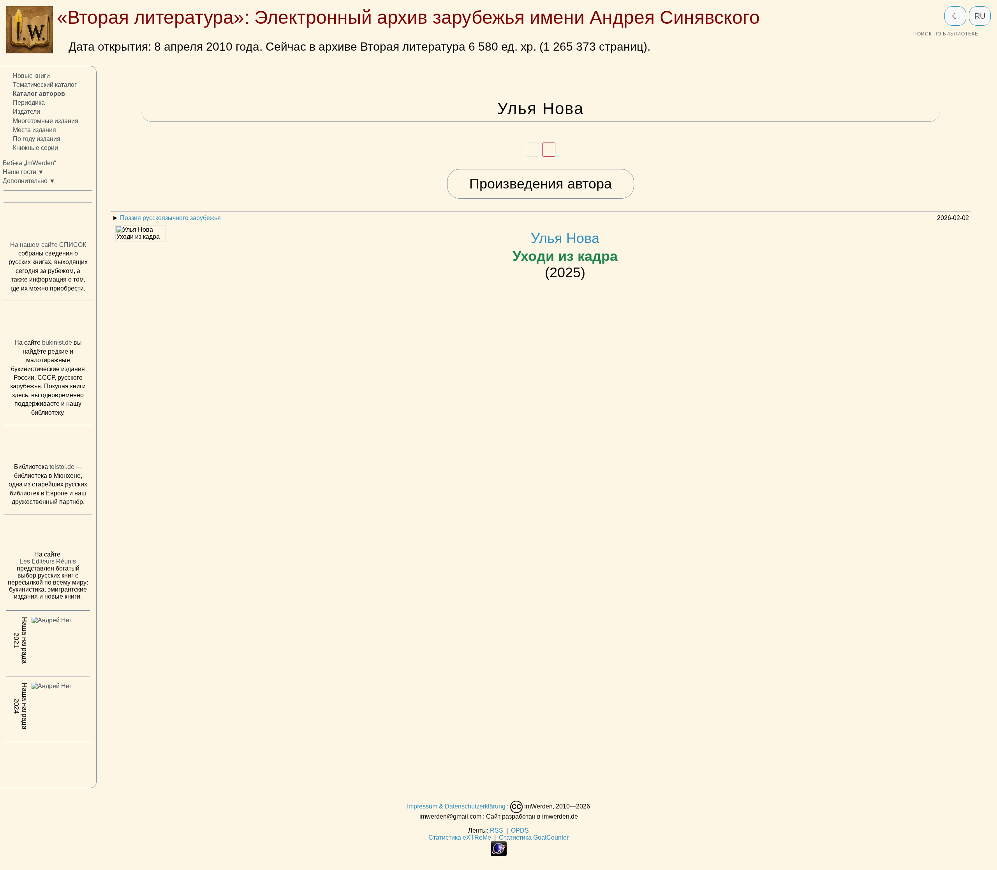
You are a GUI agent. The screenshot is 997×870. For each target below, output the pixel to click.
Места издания (34, 129)
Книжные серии (35, 147)
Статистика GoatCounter (534, 837)
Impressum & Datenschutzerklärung (456, 806)
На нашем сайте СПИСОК (48, 244)
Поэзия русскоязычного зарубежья (170, 218)
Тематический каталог (45, 84)
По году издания (36, 139)
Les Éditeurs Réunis (48, 561)
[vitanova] (48, 763)
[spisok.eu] (48, 223)
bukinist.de (57, 342)
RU (979, 16)
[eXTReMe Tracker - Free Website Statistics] (499, 854)
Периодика (29, 102)
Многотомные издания (45, 120)
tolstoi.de (61, 466)
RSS (496, 830)
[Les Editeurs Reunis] (48, 534)
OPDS (520, 830)
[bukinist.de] (48, 321)
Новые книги (31, 75)
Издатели (26, 111)
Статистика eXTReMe (459, 837)
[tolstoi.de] (48, 446)
